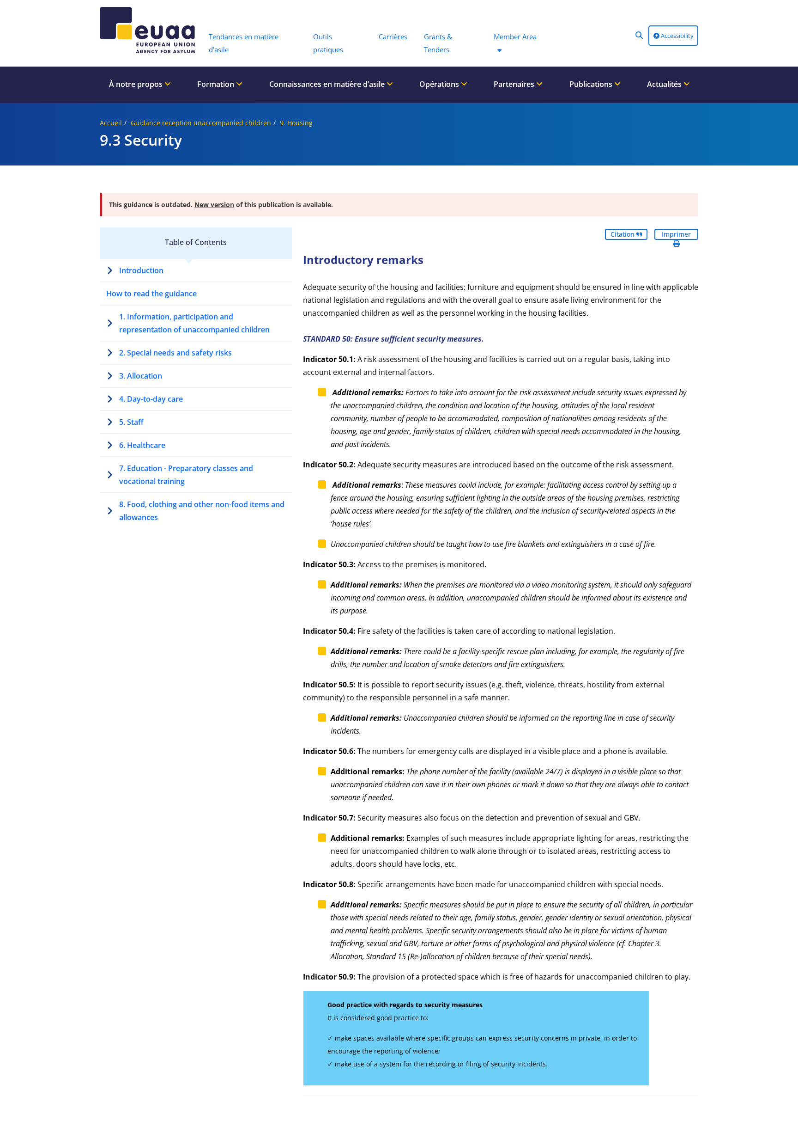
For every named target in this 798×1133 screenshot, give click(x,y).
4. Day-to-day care (151, 399)
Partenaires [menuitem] (515, 84)
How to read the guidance (151, 293)
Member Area (515, 36)
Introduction (141, 270)
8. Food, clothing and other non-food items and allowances (201, 510)
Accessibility (676, 35)
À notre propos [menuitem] (136, 84)
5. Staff (131, 422)
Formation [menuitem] (216, 84)
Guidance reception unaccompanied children (201, 122)
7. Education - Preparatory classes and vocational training (186, 474)
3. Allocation (140, 376)
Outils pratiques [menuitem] (328, 43)
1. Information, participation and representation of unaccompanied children (194, 323)
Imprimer (676, 234)
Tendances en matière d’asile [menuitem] (243, 43)
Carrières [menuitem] (393, 36)
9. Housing (296, 122)
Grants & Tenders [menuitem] (438, 43)
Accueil (111, 122)
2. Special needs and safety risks (175, 353)
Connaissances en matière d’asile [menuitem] (328, 84)
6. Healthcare (142, 445)
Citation (623, 234)
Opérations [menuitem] (440, 84)
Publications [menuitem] (591, 84)
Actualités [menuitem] (665, 84)
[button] (639, 35)
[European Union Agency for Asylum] (150, 30)
